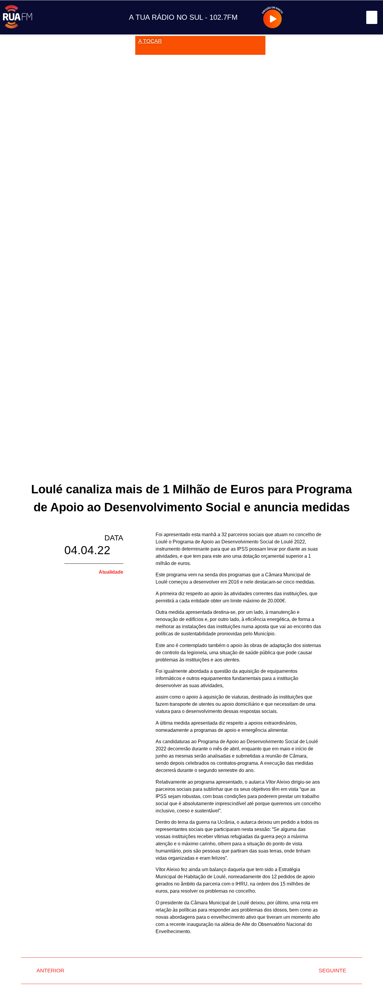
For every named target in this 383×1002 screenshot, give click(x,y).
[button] (372, 17)
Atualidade (111, 572)
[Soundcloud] (297, 17)
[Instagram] (311, 17)
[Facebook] (324, 17)
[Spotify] (351, 17)
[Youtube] (338, 17)
